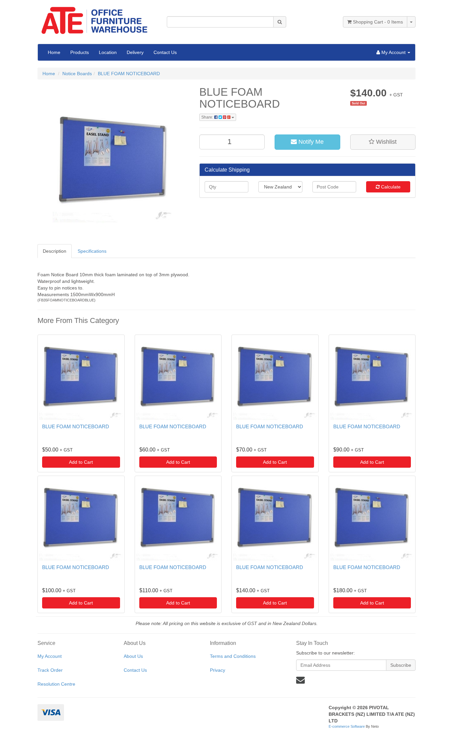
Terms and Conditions (233, 656)
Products (79, 52)
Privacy (217, 670)
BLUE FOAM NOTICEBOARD (129, 73)
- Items (378, 22)
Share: (207, 117)
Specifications (92, 251)
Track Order (50, 670)
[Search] (279, 21)
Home (54, 52)
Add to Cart (81, 462)
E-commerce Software (347, 726)
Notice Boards (77, 73)
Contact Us (165, 52)
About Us (133, 656)
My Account (49, 656)
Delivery (135, 52)
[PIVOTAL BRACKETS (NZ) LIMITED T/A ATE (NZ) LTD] (97, 18)
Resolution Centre (56, 684)
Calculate (390, 186)
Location (108, 52)
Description (54, 251)
